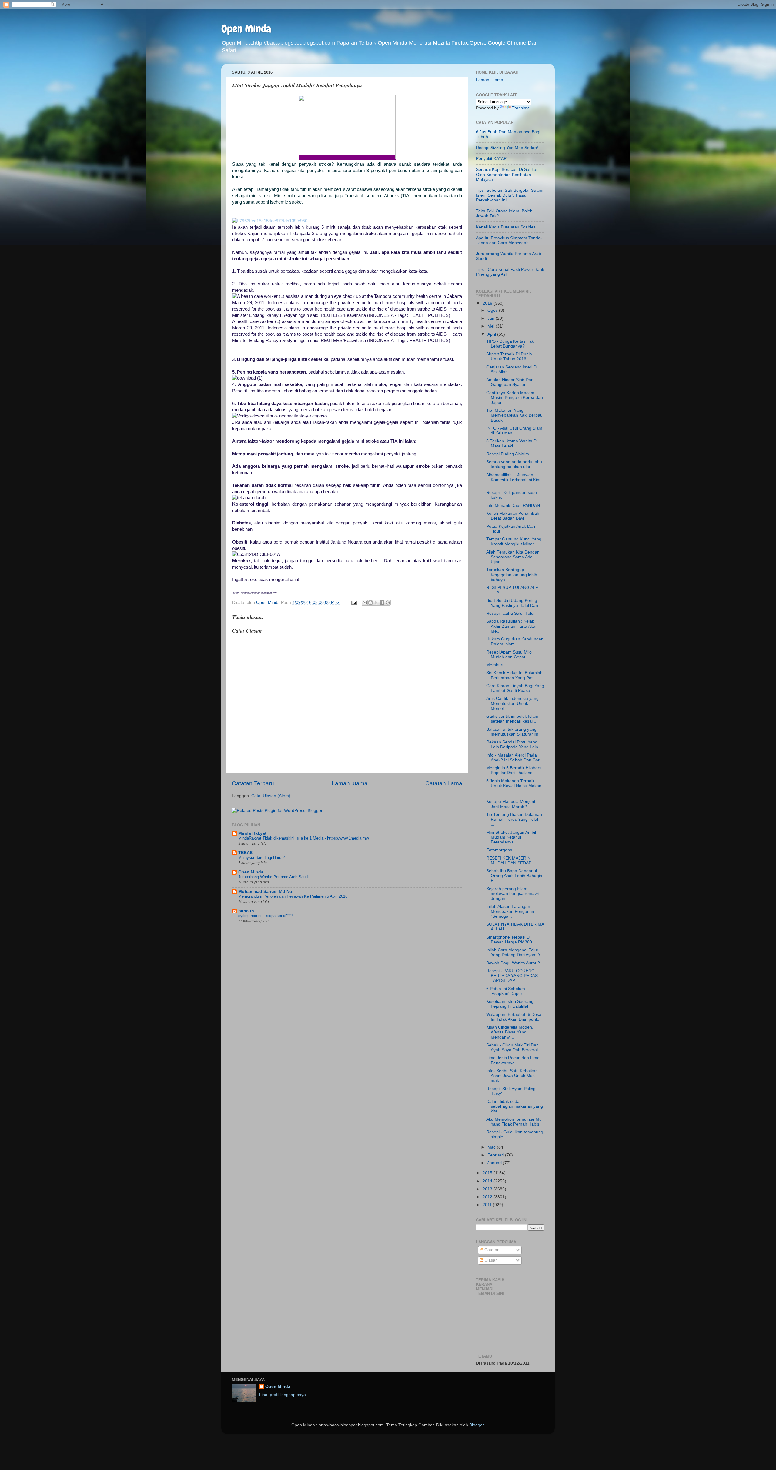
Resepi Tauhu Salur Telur (510, 613)
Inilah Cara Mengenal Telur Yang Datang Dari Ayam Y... (515, 952)
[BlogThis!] (370, 603)
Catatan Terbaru (253, 783)
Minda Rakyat (252, 833)
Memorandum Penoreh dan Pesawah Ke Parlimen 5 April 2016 (292, 896)
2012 (488, 1197)
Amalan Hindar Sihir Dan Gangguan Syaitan (510, 382)
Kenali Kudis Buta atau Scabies (506, 227)
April (492, 334)
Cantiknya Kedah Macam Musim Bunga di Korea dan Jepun (514, 398)
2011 (488, 1204)
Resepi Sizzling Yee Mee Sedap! (507, 147)
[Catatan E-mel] (353, 602)
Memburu (495, 665)
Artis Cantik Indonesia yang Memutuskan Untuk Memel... (512, 703)
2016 (488, 303)
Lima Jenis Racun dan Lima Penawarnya (513, 1060)
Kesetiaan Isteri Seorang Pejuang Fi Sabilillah (510, 1004)
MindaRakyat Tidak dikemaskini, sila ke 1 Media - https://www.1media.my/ (303, 838)
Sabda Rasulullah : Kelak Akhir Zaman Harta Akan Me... (512, 626)
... (488, 793)
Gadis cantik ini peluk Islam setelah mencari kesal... (512, 718)
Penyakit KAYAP (491, 158)
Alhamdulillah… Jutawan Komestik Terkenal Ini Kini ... (513, 480)
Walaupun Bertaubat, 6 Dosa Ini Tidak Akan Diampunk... (514, 1017)
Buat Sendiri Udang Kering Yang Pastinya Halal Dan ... (514, 603)
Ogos (493, 310)
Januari (495, 1163)
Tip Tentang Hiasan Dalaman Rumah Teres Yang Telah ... (514, 819)
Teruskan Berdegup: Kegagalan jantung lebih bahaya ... (511, 574)
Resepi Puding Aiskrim (507, 454)
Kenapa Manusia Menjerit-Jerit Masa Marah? (511, 804)
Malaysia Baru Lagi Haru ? (261, 857)
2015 (488, 1173)
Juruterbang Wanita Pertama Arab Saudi (273, 877)
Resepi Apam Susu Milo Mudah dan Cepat (509, 654)
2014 (488, 1181)
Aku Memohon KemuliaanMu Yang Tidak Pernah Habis (514, 1121)
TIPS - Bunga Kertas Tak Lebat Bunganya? (510, 343)
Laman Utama (489, 80)
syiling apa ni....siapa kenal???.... (267, 915)
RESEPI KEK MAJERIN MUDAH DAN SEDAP (508, 860)
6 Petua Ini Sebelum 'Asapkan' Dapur (505, 991)
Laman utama (350, 783)
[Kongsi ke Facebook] (382, 603)
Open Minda (246, 29)
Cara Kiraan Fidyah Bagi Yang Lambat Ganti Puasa (515, 688)
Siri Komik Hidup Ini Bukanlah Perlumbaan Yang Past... (514, 675)
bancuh (246, 911)
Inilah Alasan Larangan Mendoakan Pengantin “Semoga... (510, 911)
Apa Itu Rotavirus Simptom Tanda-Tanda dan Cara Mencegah (509, 240)
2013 (488, 1189)
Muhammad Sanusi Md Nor (266, 891)
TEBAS (245, 852)
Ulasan (490, 1260)
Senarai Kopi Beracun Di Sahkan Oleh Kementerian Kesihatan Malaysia (507, 174)
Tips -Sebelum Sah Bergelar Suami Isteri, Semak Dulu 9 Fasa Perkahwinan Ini (509, 195)
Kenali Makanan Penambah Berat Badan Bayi (512, 515)
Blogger (476, 1425)
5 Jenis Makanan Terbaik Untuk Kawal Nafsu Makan (513, 783)
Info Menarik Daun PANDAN (513, 505)
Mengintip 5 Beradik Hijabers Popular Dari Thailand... (513, 770)
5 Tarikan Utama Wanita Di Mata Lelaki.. (511, 443)
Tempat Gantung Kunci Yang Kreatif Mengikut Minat (513, 541)
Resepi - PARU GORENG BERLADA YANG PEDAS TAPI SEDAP (512, 976)
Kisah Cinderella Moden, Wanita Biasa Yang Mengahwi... (509, 1032)
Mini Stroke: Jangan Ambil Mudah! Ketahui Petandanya (511, 837)
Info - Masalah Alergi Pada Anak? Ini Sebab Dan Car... (514, 757)
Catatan (491, 1250)
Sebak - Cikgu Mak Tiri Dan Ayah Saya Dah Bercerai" (512, 1047)
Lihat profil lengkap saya (282, 1394)
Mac (492, 1147)
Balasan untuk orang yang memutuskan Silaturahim (512, 732)
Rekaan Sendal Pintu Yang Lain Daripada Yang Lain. (512, 744)
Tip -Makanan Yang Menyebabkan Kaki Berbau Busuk (514, 415)
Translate (521, 108)
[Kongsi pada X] (376, 603)
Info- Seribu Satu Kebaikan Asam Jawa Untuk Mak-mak (512, 1076)
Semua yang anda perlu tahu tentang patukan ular (514, 464)
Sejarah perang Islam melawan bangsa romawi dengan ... (512, 893)
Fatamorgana (499, 850)
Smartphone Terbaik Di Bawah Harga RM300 (509, 939)
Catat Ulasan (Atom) (270, 795)
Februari (496, 1155)
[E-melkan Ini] (365, 603)
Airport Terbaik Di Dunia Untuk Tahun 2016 (509, 356)
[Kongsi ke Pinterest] (388, 603)
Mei (491, 326)
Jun (491, 318)
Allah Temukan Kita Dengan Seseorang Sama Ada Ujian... (513, 557)
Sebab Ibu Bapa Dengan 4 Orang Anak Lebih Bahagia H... (514, 876)
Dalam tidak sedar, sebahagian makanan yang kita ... (514, 1106)
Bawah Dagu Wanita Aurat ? (513, 963)
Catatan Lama (443, 783)
